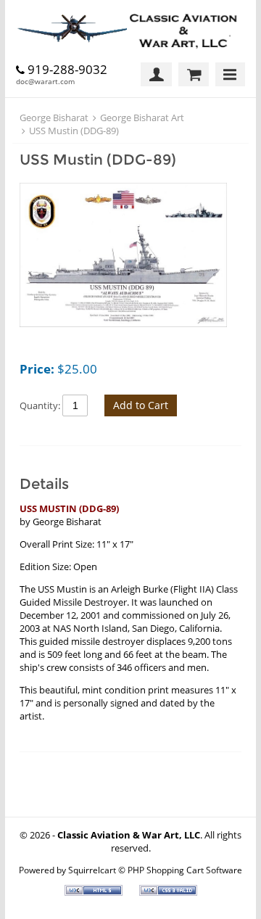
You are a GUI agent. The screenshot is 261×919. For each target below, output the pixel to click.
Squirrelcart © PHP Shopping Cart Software (155, 869)
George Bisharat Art (142, 117)
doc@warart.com (45, 81)
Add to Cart (140, 405)
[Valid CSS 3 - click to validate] (168, 892)
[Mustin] (123, 256)
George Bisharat (54, 117)
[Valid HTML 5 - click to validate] (95, 892)
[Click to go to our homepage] (130, 31)
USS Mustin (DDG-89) (74, 130)
